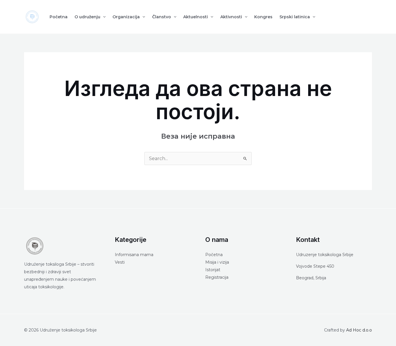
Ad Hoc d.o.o (359, 330)
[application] (103, 17)
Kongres (263, 16)
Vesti (120, 262)
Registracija (216, 277)
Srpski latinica (294, 16)
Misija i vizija (217, 262)
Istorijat (212, 269)
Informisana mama (134, 254)
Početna (59, 16)
